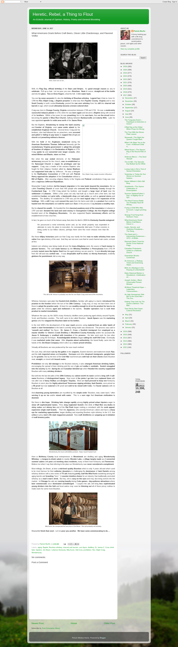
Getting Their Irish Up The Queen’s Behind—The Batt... (135, 303)
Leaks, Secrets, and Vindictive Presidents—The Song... (134, 229)
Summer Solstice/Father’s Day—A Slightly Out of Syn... (134, 195)
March (127, 321)
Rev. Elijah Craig (98, 550)
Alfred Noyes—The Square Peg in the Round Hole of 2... (135, 151)
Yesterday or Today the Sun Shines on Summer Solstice (135, 176)
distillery (91, 547)
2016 (125, 331)
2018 (125, 92)
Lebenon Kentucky (58, 550)
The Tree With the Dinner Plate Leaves (134, 133)
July (127, 114)
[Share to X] (73, 544)
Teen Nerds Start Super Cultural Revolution (134, 309)
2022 (125, 79)
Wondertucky (37, 553)
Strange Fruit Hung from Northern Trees (134, 216)
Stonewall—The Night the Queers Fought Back (134, 138)
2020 (125, 86)
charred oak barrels (70, 547)
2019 (125, 89)
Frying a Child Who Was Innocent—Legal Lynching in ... (135, 210)
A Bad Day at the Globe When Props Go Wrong (134, 128)
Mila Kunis (70, 550)
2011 (125, 347)
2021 (125, 82)
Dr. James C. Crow (102, 547)
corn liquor (83, 547)
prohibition (87, 550)
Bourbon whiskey (55, 547)
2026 (125, 66)
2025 (125, 70)
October (128, 104)
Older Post (109, 623)
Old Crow (78, 550)
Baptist (45, 547)
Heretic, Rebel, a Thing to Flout (63, 14)
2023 (125, 76)
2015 (125, 335)
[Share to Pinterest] (78, 544)
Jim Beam (46, 550)
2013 (125, 341)
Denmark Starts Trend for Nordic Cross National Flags (134, 243)
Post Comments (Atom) (51, 628)
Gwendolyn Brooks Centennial (132, 257)
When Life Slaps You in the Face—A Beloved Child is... (135, 144)
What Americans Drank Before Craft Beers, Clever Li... (133, 222)
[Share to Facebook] (76, 544)
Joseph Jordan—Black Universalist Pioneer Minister (133, 282)
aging (40, 547)
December (129, 98)
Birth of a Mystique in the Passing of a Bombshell (134, 269)
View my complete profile (130, 49)
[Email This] (69, 544)
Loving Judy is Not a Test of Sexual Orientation (135, 170)
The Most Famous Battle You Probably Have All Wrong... (134, 203)
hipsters (39, 550)
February (129, 324)
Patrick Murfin (139, 31)
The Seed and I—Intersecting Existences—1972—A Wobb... (135, 236)
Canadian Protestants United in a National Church (133, 250)
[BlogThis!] (71, 544)
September (129, 108)
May (127, 314)
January (128, 327)
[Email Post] (64, 544)
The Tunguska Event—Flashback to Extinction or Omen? (135, 122)
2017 (125, 95)
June (127, 117)
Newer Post (37, 623)
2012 (125, 344)
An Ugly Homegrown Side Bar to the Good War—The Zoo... (134, 296)
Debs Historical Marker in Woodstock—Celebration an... (135, 275)
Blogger (103, 638)
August (128, 111)
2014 (125, 338)
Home (74, 623)
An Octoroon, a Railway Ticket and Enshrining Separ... (134, 263)
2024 (125, 73)
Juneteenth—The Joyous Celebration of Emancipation (134, 188)
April (127, 318)
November (129, 101)
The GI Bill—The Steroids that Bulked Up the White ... (135, 164)
